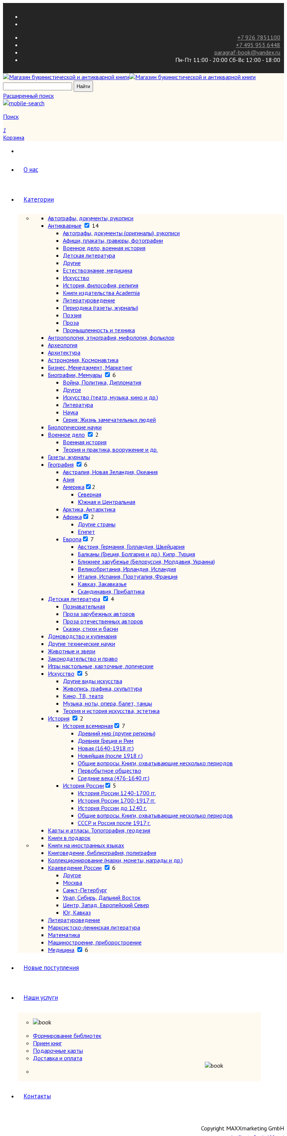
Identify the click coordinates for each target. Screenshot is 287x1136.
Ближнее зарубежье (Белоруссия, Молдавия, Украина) (146, 561)
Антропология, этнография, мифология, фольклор (111, 337)
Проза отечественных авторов (103, 621)
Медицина (61, 949)
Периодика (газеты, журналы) (100, 307)
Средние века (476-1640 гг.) (113, 778)
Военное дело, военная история (104, 248)
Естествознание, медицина (97, 270)
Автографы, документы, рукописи (90, 218)
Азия (68, 479)
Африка (72, 516)
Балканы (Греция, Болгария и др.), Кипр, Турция (136, 554)
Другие (72, 263)
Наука (70, 412)
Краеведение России (75, 867)
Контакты (37, 1096)
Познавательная (84, 606)
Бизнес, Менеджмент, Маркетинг (90, 367)
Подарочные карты (58, 1050)
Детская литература (89, 255)
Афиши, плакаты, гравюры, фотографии (113, 240)
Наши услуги (41, 997)
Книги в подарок (69, 837)
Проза (71, 322)
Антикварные (64, 225)
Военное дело (66, 434)
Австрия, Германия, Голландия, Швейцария (131, 546)
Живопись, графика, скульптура (102, 688)
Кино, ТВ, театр (83, 696)
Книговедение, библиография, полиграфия (102, 852)
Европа (72, 539)
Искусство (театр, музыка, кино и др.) (110, 397)
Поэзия (72, 315)
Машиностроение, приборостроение (95, 942)
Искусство (76, 277)
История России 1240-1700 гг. (117, 793)
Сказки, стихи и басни (90, 628)
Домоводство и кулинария (82, 636)
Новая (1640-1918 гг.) (106, 748)
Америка (73, 487)
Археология (62, 345)
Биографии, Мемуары (75, 375)
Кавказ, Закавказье (102, 584)
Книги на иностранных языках (86, 845)
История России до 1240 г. (112, 808)
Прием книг (47, 1043)
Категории (39, 199)
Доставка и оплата (57, 1058)
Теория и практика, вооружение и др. (110, 449)
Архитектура (64, 352)
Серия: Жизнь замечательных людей (109, 419)
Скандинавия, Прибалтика (111, 591)
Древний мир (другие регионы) (116, 733)
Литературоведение (89, 300)
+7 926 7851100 (258, 37)
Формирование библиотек (67, 1035)
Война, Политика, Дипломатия (102, 382)
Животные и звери (71, 651)
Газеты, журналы (69, 457)
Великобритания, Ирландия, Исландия (127, 569)
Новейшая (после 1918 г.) (110, 755)
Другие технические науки (81, 643)
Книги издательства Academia (101, 292)
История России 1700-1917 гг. (116, 800)
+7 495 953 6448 (258, 45)
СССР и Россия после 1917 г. (114, 823)
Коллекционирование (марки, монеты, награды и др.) (115, 860)
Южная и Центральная (106, 501)
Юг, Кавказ (77, 912)
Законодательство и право (83, 658)
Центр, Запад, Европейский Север (106, 905)
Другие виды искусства (92, 681)
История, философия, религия (100, 285)
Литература (78, 404)
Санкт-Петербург (85, 890)
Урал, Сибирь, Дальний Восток (102, 897)
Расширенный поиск (28, 95)
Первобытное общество (109, 770)
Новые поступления (51, 968)
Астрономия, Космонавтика (83, 360)
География (61, 464)
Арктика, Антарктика (89, 509)
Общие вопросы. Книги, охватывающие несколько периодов (155, 763)
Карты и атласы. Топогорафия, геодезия (99, 830)
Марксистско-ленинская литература (94, 927)
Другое (72, 389)
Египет (86, 531)
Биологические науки (75, 427)
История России (83, 785)
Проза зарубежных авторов (99, 613)
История (59, 718)
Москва (72, 882)
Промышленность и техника (99, 330)
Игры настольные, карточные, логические (101, 666)
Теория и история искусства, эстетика (111, 711)
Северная (89, 494)
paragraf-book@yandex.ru (247, 52)
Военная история (85, 442)
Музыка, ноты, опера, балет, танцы (107, 703)
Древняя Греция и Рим (105, 740)
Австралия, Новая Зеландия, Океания (110, 472)
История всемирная (88, 725)
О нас (31, 169)
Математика (64, 935)
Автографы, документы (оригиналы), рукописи (121, 233)
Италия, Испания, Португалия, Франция (128, 576)
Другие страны (96, 524)
